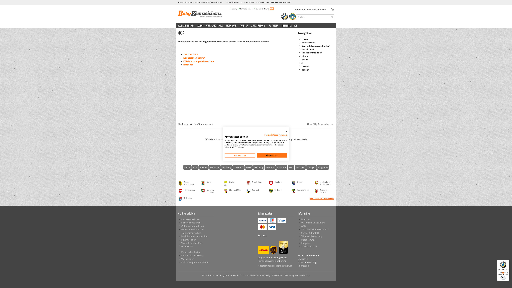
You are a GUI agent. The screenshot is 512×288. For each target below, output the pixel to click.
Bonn (195, 167)
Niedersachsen (189, 190)
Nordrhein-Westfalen (211, 191)
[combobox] (315, 17)
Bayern (209, 182)
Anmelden (300, 9)
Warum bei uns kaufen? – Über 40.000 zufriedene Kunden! (247, 2)
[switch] (503, 277)
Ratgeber (188, 64)
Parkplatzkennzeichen (192, 255)
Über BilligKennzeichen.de (320, 124)
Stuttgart (311, 167)
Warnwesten (187, 258)
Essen (248, 167)
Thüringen (188, 198)
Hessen (300, 182)
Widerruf (304, 59)
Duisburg (226, 167)
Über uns (304, 38)
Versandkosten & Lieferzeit (314, 229)
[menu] (256, 25)
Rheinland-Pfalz (235, 190)
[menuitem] (186, 25)
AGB (303, 62)
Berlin (187, 167)
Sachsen (278, 190)
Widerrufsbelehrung (311, 236)
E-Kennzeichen (188, 239)
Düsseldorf (238, 167)
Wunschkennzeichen (308, 42)
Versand (209, 124)
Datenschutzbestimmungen (275, 135)
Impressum (305, 69)
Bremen (203, 167)
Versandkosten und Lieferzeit (311, 52)
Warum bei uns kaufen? (313, 222)
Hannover (270, 167)
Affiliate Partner (309, 246)
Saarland (255, 190)
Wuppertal (323, 167)
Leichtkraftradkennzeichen (194, 236)
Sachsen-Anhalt (303, 190)
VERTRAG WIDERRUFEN (322, 198)
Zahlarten (304, 56)
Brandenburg (257, 182)
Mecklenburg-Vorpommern (325, 183)
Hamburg (258, 167)
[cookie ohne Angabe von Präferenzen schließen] (286, 131)
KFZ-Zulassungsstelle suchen (198, 61)
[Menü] (507, 261)
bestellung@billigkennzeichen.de (210, 2)
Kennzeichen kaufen (194, 57)
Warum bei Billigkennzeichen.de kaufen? (315, 45)
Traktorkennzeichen (191, 232)
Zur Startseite (190, 54)
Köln (291, 167)
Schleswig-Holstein (324, 191)
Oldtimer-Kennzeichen (192, 226)
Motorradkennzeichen (192, 229)
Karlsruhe (281, 167)
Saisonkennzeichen (191, 222)
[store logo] (200, 13)
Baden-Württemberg (189, 183)
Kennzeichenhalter (190, 252)
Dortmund (214, 167)
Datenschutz (305, 66)
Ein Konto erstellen (316, 9)
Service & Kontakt (307, 49)
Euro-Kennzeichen (190, 219)
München (300, 167)
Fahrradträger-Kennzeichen (195, 262)
